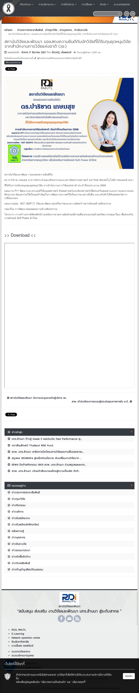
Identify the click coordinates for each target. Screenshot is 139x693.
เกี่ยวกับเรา (25, 4)
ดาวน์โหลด (87, 4)
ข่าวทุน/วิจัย (18, 499)
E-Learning (18, 634)
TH (126, 13)
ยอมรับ (128, 676)
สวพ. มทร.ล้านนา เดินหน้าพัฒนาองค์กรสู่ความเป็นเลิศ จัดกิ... (45, 471)
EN (132, 13)
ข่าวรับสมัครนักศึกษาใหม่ (25, 524)
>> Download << (20, 235)
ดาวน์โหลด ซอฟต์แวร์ (22, 646)
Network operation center (26, 638)
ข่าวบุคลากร (18, 537)
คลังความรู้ (17, 531)
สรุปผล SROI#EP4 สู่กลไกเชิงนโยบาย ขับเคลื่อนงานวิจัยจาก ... (46, 458)
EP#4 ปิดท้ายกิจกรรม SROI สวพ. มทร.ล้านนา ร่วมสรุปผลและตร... (48, 464)
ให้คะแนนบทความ (13, 62)
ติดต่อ (103, 4)
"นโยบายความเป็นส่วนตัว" (53, 682)
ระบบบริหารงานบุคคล (23, 655)
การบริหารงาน (46, 4)
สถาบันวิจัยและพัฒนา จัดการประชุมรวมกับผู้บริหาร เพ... (38, 398)
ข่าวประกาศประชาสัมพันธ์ (25, 492)
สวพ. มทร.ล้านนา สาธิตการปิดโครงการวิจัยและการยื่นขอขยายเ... (47, 452)
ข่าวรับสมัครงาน (20, 518)
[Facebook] (61, 618)
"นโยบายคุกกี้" (79, 682)
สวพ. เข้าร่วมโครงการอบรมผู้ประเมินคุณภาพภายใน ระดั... (101, 401)
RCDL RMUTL (19, 630)
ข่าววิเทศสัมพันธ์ (20, 563)
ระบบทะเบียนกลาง (21, 651)
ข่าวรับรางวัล (18, 544)
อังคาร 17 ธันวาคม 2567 (34, 52)
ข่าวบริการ (17, 511)
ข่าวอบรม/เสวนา (20, 550)
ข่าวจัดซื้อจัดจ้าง (20, 556)
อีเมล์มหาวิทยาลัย (20, 642)
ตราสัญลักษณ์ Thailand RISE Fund (32, 445)
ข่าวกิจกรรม (18, 505)
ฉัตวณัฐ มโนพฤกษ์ (61, 52)
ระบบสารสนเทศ (122, 4)
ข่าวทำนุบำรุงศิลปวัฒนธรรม (27, 569)
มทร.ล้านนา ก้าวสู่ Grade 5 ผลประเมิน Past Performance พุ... (46, 439)
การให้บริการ (67, 4)
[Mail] (69, 618)
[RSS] (77, 618)
